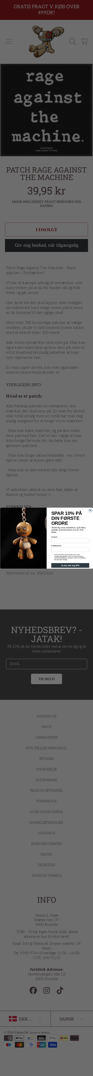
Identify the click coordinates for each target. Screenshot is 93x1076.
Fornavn (54, 537)
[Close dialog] (90, 510)
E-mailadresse (56, 545)
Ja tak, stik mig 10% (70, 565)
